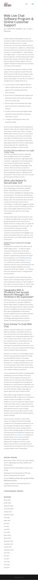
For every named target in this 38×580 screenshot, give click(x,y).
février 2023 (7, 500)
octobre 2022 (8, 512)
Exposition (7, 31)
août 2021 (7, 553)
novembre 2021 (8, 544)
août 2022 (7, 517)
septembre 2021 (9, 550)
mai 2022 (6, 526)
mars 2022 (7, 532)
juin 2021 (6, 556)
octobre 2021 (8, 547)
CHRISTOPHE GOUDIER (14, 29)
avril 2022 (7, 529)
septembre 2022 (9, 515)
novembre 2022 (8, 509)
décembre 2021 (8, 541)
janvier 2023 (7, 503)
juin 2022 (6, 523)
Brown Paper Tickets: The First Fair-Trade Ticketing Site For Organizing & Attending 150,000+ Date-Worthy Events (19, 463)
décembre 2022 (8, 506)
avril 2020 (7, 565)
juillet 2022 (7, 520)
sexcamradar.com (19, 435)
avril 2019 (7, 567)
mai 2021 (6, 559)
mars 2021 (7, 562)
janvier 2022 (7, 538)
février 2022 (7, 535)
